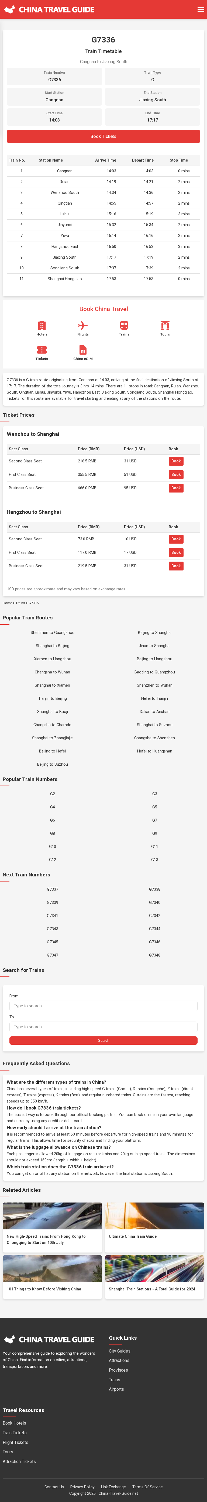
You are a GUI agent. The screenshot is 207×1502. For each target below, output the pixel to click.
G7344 (154, 929)
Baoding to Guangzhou (154, 672)
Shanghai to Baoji (52, 711)
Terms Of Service (147, 1487)
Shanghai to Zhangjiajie (52, 738)
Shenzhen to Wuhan (154, 685)
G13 (154, 860)
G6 (52, 820)
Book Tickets (103, 136)
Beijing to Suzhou (52, 764)
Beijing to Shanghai (154, 632)
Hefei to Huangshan (154, 751)
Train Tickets (15, 1432)
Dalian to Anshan (155, 711)
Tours (8, 1451)
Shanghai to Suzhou (154, 725)
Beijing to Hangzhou (154, 659)
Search (103, 1041)
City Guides (119, 1351)
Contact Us (54, 1487)
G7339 (52, 902)
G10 (52, 846)
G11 (154, 846)
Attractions (119, 1360)
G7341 (52, 916)
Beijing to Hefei (52, 751)
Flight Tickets (15, 1442)
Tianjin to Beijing (52, 698)
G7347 (52, 955)
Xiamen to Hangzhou (52, 659)
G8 (52, 833)
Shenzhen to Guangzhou (52, 632)
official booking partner (97, 1114)
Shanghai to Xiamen (52, 685)
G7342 (154, 916)
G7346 (154, 942)
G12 (52, 860)
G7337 (52, 889)
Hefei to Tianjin (154, 698)
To (11, 1017)
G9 (154, 833)
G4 (52, 807)
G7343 (52, 929)
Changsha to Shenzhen (154, 738)
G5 (154, 807)
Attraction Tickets (19, 1461)
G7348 (154, 955)
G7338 (154, 889)
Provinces (118, 1370)
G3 (154, 794)
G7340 (154, 902)
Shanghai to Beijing (52, 646)
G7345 (52, 942)
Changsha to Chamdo (52, 725)
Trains (20, 603)
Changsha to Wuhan (52, 672)
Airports (116, 1389)
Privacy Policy (82, 1487)
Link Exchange (113, 1487)
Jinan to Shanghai (154, 646)
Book (176, 461)
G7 (154, 820)
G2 (52, 794)
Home (7, 603)
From (14, 996)
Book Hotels (14, 1423)
